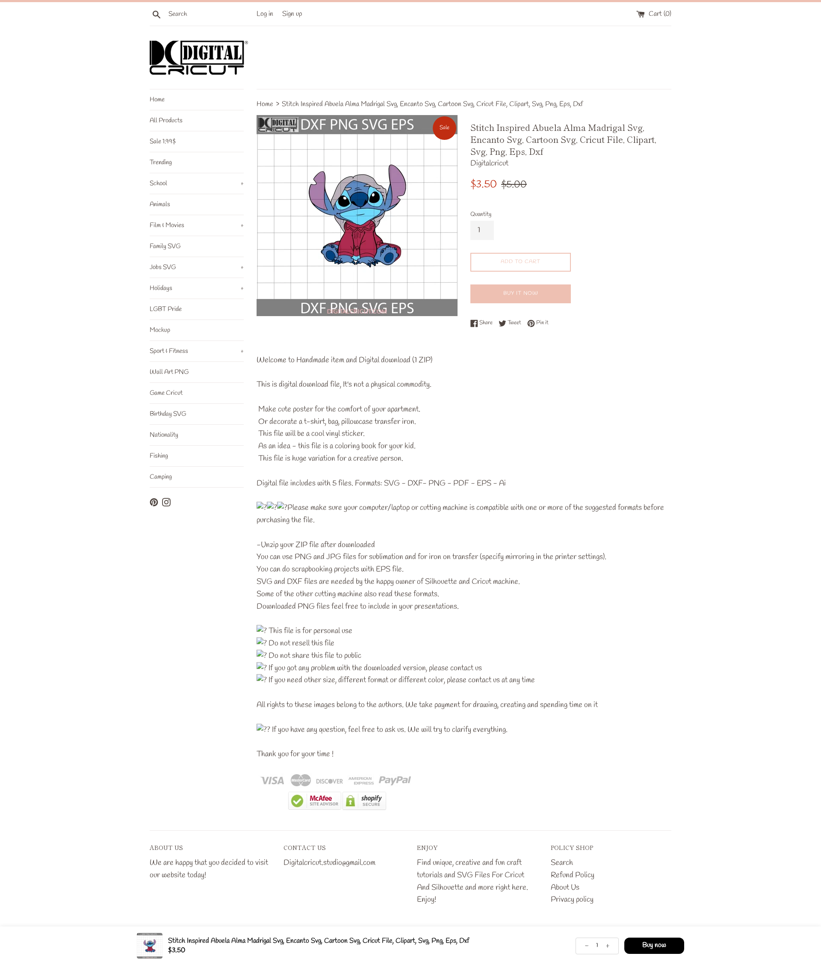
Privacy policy (572, 899)
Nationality (164, 435)
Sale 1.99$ (163, 141)
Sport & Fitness (197, 351)
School (197, 183)
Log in (265, 13)
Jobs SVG (197, 267)
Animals (160, 204)
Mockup (160, 330)
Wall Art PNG (169, 372)
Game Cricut (166, 393)
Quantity (480, 214)
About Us (565, 887)
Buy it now (520, 293)
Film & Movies (197, 225)
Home (157, 99)
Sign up (292, 13)
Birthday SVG (168, 414)
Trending (161, 162)
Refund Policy (572, 875)
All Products (166, 120)
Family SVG (165, 246)
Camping (161, 477)
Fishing (159, 456)
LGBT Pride (166, 309)
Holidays (197, 288)
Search (562, 863)
